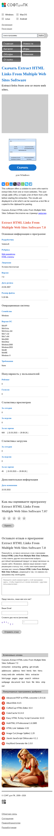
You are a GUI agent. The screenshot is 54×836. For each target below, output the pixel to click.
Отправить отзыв (11, 632)
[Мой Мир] (11, 184)
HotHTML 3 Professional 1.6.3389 (21, 723)
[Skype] (26, 184)
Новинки (28, 54)
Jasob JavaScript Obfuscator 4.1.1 (22, 738)
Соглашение (7, 818)
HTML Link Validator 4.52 (17, 728)
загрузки (42, 213)
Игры (26, 49)
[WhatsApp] (22, 184)
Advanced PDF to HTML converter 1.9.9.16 (25, 698)
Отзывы (8, 59)
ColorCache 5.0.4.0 (15, 713)
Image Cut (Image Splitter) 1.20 (20, 733)
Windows (9, 14)
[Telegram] (30, 184)
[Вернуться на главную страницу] (15, 6)
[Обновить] (12, 627)
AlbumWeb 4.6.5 (13, 703)
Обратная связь (9, 814)
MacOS (23, 14)
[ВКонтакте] (3, 184)
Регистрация (7, 29)
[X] (15, 184)
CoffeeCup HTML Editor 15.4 (19, 708)
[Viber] (18, 184)
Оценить (7, 526)
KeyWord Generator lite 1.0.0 (19, 743)
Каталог (8, 49)
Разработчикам (9, 827)
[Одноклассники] (7, 184)
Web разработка (8, 254)
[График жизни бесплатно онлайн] (25, 787)
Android (23, 19)
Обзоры (8, 54)
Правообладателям (11, 823)
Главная (8, 43)
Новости (28, 43)
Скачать (22, 167)
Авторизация (7, 25)
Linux (7, 19)
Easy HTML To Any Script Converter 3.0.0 (25, 718)
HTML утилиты (8, 257)
